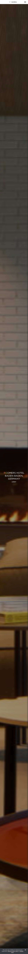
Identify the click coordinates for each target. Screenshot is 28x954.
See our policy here (13, 951)
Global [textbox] (14, 2)
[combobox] (14, 2)
